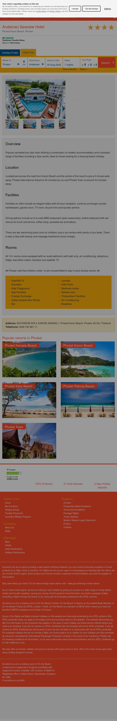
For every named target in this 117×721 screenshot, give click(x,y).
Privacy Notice (55, 11)
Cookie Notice (41, 11)
